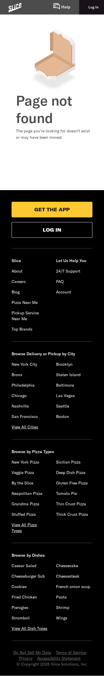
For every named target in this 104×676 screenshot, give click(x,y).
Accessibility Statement (59, 658)
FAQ (60, 281)
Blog (16, 292)
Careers (19, 281)
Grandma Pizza (25, 503)
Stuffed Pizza (24, 514)
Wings (61, 618)
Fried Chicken (24, 597)
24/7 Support (68, 271)
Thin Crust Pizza (71, 503)
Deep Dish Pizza (71, 472)
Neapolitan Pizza (27, 493)
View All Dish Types (29, 628)
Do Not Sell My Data (32, 652)
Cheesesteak (67, 576)
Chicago (19, 395)
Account (63, 292)
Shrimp (62, 607)
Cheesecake (67, 565)
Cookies (19, 586)
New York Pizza (25, 462)
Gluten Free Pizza (72, 483)
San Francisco (25, 416)
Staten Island (68, 374)
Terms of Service (71, 652)
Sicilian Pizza (68, 462)
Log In (52, 230)
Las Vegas (65, 395)
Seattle (62, 406)
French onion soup (73, 586)
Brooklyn (64, 364)
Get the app (52, 209)
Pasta (61, 597)
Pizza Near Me (25, 302)
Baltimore (65, 385)
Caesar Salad (24, 565)
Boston (62, 416)
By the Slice (22, 483)
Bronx (17, 374)
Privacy (26, 658)
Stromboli (21, 618)
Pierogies (20, 607)
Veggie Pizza (23, 472)
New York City (24, 364)
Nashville (20, 406)
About (17, 271)
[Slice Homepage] (15, 7)
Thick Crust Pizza (72, 514)
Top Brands (22, 329)
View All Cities (25, 427)
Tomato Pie (66, 493)
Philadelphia (23, 385)
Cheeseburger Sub (28, 576)
